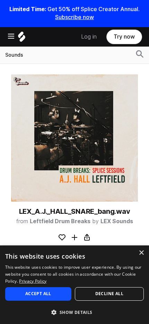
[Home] (21, 38)
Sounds (14, 55)
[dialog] (74, 284)
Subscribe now (74, 17)
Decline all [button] (109, 294)
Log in (89, 36)
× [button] (141, 253)
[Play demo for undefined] (74, 138)
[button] (74, 312)
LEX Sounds (116, 221)
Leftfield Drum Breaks (60, 221)
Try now (124, 36)
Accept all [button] (38, 294)
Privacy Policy (32, 281)
